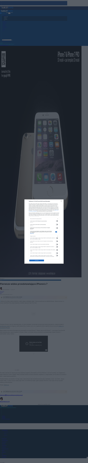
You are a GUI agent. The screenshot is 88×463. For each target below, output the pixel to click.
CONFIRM (37, 260)
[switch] (56, 221)
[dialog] (44, 231)
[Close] (62, 201)
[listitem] (44, 218)
